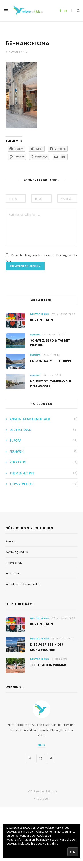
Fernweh (17, 451)
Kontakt (11, 541)
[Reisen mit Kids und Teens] (28, 10)
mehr (41, 745)
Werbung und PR (17, 552)
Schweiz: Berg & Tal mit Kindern (50, 343)
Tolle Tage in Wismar (48, 665)
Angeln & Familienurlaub (30, 419)
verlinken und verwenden (23, 584)
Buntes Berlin (41, 320)
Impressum (13, 573)
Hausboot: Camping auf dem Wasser (51, 383)
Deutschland (39, 314)
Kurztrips (18, 462)
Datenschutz (14, 563)
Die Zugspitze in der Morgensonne (46, 647)
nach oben (42, 798)
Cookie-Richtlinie (47, 843)
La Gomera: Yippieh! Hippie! (51, 361)
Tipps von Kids (21, 484)
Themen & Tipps (22, 473)
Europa (35, 334)
